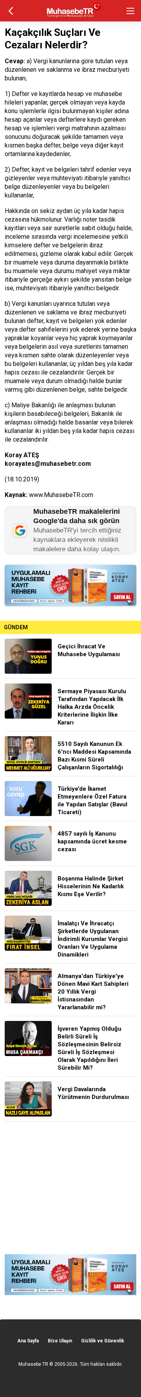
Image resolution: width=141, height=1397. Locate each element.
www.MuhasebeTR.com (61, 495)
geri (11, 10)
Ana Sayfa (28, 1341)
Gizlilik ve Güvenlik (102, 1341)
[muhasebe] (70, 17)
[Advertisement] (70, 1187)
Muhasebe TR (33, 1364)
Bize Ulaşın (60, 1341)
